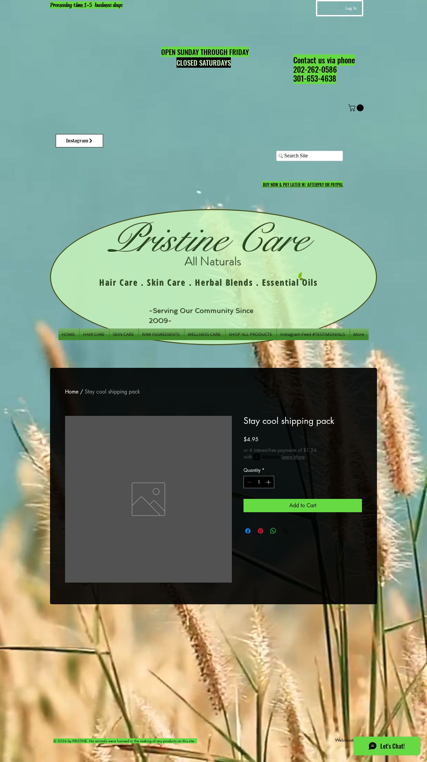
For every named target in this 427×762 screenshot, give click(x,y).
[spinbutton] (259, 482)
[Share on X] (286, 531)
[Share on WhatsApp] (273, 531)
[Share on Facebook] (248, 531)
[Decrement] (249, 482)
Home (71, 391)
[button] (356, 107)
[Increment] (269, 482)
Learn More (293, 457)
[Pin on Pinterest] (261, 531)
